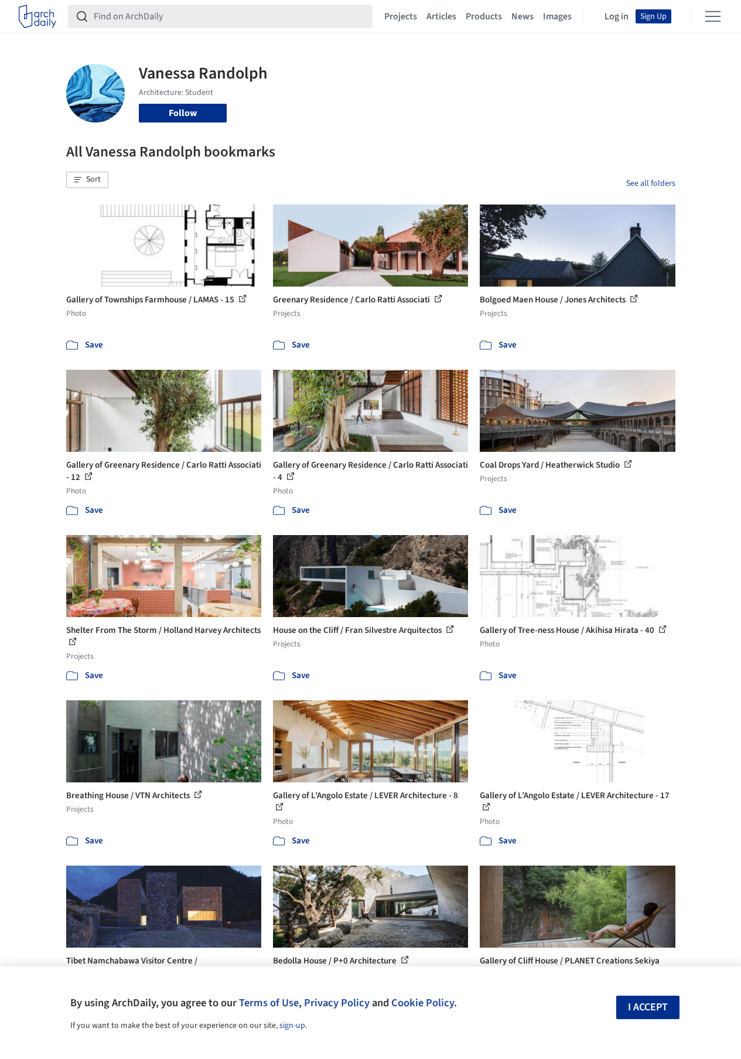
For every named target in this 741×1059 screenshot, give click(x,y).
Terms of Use (269, 1002)
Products (484, 16)
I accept (648, 1007)
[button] (87, 180)
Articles (441, 16)
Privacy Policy (337, 1002)
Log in (617, 16)
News (522, 16)
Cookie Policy (422, 1002)
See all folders (650, 183)
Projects (400, 16)
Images (557, 16)
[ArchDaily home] (37, 16)
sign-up (292, 1025)
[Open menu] (713, 16)
